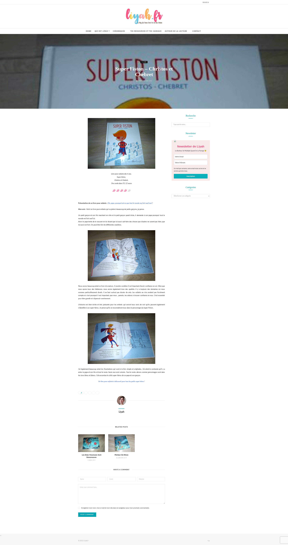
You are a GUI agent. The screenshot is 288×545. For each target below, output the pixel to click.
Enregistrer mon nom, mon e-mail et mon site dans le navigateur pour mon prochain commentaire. (115, 508)
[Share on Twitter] (67, 128)
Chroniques (119, 31)
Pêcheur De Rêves (121, 455)
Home (88, 31)
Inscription (191, 176)
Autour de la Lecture (176, 31)
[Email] (67, 140)
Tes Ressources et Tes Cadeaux (146, 31)
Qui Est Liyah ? (102, 31)
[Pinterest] (67, 134)
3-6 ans (144, 62)
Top (208, 540)
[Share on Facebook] (67, 123)
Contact (196, 31)
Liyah (140, 81)
